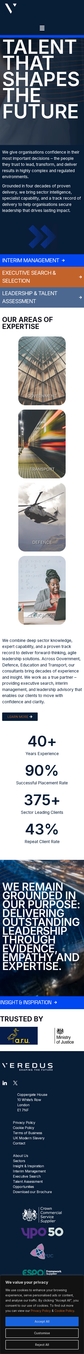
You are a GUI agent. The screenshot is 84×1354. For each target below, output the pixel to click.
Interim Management (29, 1171)
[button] (42, 28)
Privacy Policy (41, 1310)
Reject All (42, 1344)
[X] (15, 1082)
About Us (20, 1156)
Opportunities (23, 1186)
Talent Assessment (28, 1181)
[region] (42, 1314)
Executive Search (26, 1176)
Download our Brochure (32, 1192)
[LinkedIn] (5, 1082)
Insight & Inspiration (28, 1166)
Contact (19, 1143)
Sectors (19, 1161)
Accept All (42, 1321)
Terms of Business (27, 1133)
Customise (42, 1333)
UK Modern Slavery (29, 1138)
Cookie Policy (64, 1310)
